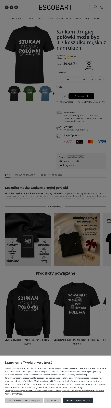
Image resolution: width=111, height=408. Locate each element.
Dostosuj (52, 400)
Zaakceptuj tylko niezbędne (24, 400)
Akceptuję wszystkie (78, 400)
